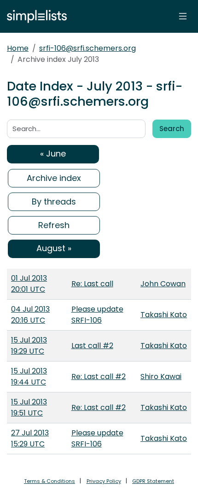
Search (171, 128)
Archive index (54, 178)
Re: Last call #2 (98, 376)
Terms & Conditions (49, 481)
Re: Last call (92, 283)
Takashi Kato (163, 314)
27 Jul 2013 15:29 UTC (30, 438)
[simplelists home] (34, 16)
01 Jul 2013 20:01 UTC (29, 284)
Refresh (54, 225)
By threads (54, 201)
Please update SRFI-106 (97, 314)
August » (53, 248)
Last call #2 (92, 345)
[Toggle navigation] (183, 16)
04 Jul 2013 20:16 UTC (30, 314)
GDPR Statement (153, 481)
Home (18, 48)
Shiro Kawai (160, 376)
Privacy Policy (104, 481)
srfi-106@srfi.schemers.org (87, 48)
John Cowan (163, 283)
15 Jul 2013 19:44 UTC (29, 376)
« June (53, 153)
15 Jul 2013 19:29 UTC (29, 345)
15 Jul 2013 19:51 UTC (29, 407)
